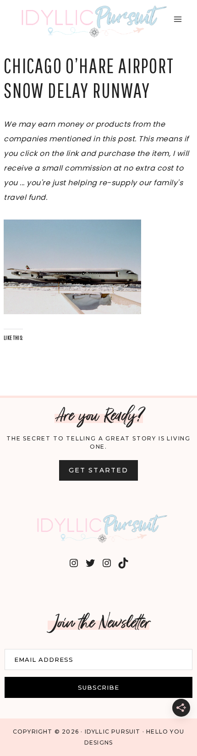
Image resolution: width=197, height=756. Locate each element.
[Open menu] (177, 19)
